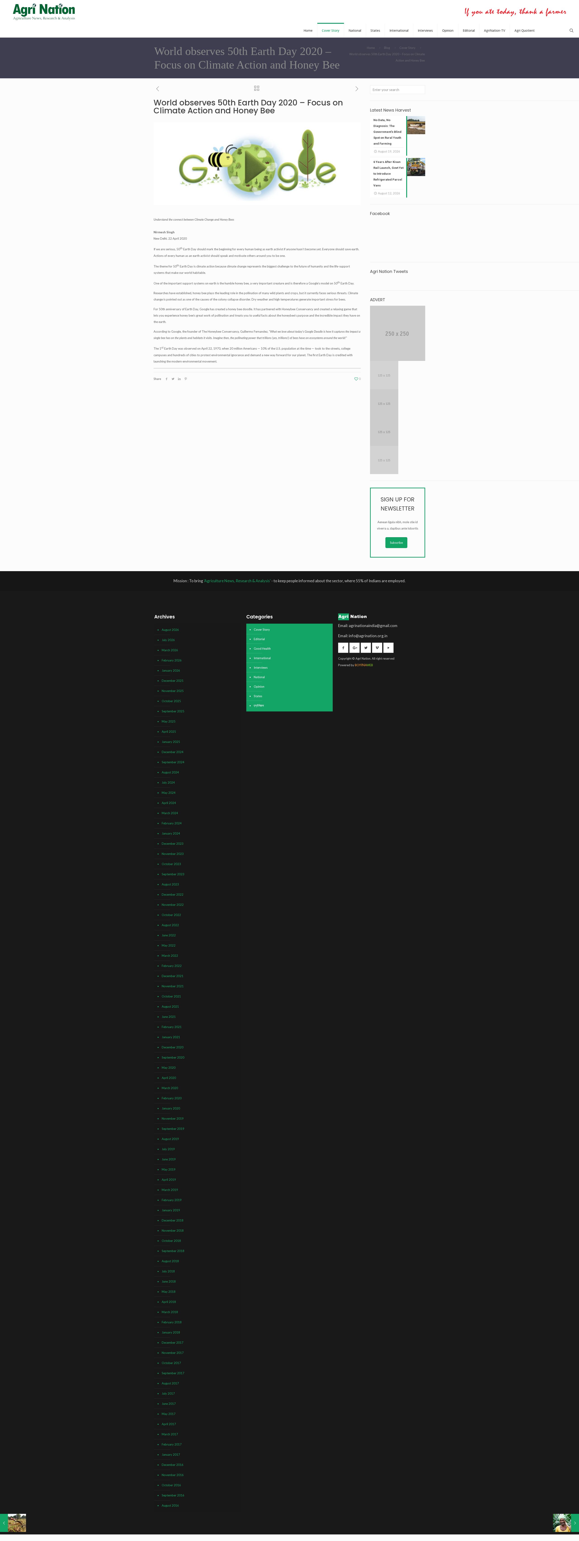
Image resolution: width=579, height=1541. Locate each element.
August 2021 (170, 1006)
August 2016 (170, 1505)
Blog (387, 48)
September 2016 (173, 1495)
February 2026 (172, 660)
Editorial (259, 639)
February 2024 (172, 823)
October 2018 (171, 1241)
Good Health (262, 648)
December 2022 (172, 894)
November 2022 (173, 904)
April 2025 (169, 731)
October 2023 (171, 864)
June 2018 (169, 1281)
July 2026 (168, 640)
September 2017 (173, 1373)
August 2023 (170, 884)
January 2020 (171, 1108)
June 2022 (169, 935)
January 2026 (171, 670)
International (262, 658)
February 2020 (172, 1098)
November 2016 (173, 1475)
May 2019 (169, 1169)
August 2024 (170, 772)
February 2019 (172, 1200)
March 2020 (170, 1088)
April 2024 (169, 803)
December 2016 (172, 1465)
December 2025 (172, 680)
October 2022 (171, 915)
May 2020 (169, 1067)
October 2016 (171, 1485)
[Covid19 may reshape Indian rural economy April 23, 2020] (566, 1523)
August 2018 (170, 1261)
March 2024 (170, 813)
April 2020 (169, 1078)
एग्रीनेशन (259, 705)
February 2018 (172, 1322)
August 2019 (170, 1139)
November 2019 (173, 1118)
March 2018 (170, 1312)
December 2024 (172, 752)
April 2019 (169, 1179)
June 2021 (169, 1017)
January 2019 (171, 1210)
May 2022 (169, 945)
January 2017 (171, 1454)
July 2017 (168, 1393)
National (259, 677)
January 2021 (171, 1037)
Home (371, 48)
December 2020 (172, 1047)
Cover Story (407, 48)
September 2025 (173, 711)
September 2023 (173, 874)
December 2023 (172, 843)
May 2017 (169, 1414)
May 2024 (169, 792)
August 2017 (170, 1383)
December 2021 (172, 976)
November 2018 (173, 1230)
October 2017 (171, 1363)
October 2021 (171, 996)
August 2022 (170, 925)
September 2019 (173, 1129)
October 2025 (171, 701)
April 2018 (169, 1302)
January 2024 (171, 833)
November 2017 (173, 1353)
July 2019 (168, 1149)
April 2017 (169, 1424)
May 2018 (169, 1291)
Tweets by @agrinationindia (388, 280)
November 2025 (173, 691)
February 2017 (172, 1444)
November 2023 (173, 854)
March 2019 (170, 1190)
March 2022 (170, 955)
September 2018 (173, 1251)
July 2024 (168, 782)
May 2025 (169, 721)
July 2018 (168, 1271)
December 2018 (172, 1220)
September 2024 (173, 762)
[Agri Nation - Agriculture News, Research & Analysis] (44, 12)
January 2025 (171, 742)
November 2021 (173, 986)
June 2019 (169, 1159)
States (258, 696)
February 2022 (172, 966)
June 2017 (169, 1403)
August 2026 (170, 630)
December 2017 (172, 1342)
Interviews (261, 667)
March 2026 (170, 650)
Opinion (259, 686)
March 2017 (170, 1434)
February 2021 (172, 1027)
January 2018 (171, 1332)
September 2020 (173, 1057)
